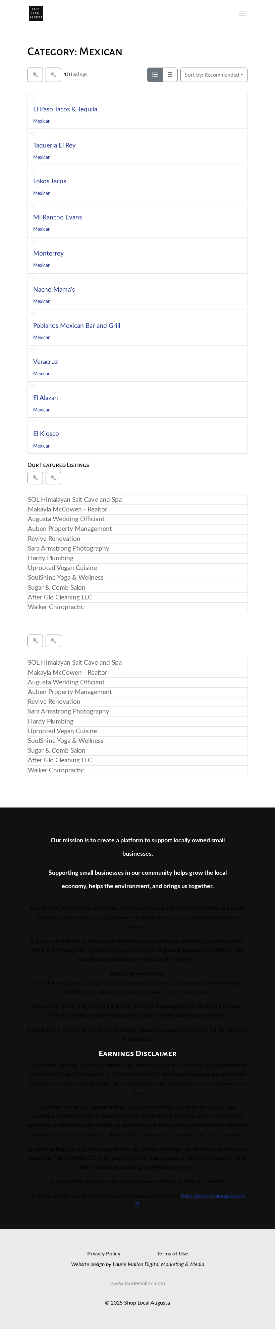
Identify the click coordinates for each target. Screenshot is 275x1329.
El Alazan (45, 398)
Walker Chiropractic (56, 607)
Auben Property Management (70, 529)
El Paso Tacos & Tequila (65, 109)
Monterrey (48, 254)
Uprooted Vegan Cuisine (62, 568)
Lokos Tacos (49, 181)
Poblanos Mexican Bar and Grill (76, 326)
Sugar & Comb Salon (57, 588)
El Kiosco (46, 434)
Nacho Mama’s (54, 290)
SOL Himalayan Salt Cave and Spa (75, 500)
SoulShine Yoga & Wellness (65, 578)
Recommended (212, 75)
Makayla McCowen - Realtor (67, 509)
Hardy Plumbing (50, 558)
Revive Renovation (54, 539)
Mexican (42, 121)
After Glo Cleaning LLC (60, 597)
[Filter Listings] (35, 75)
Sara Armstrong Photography (68, 549)
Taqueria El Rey (54, 146)
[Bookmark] (33, 98)
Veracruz (45, 362)
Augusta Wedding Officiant (66, 519)
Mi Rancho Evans (57, 217)
